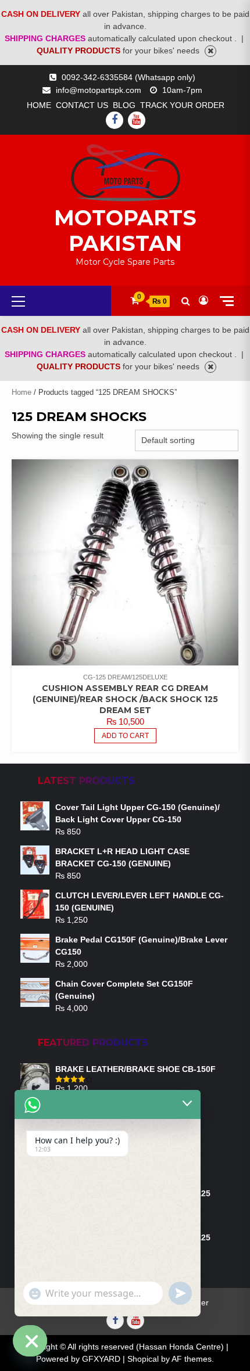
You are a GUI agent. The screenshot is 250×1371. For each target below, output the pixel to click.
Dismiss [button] (210, 51)
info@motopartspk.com (98, 90)
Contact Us (82, 105)
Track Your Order (182, 105)
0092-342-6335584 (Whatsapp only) (128, 77)
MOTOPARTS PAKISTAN (125, 230)
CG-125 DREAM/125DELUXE (125, 677)
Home (39, 105)
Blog (124, 105)
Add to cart (125, 736)
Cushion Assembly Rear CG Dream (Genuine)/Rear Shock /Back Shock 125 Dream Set (125, 699)
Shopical (143, 1358)
